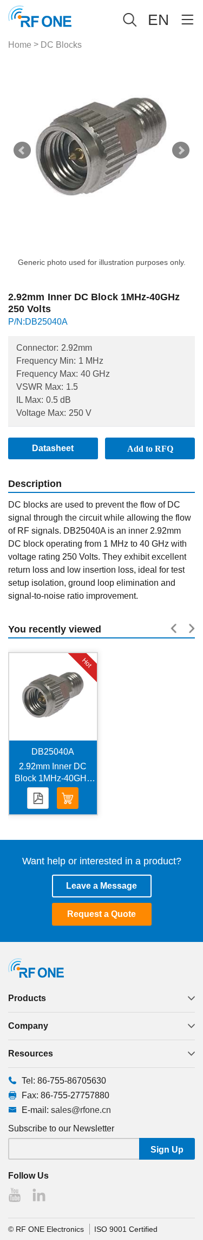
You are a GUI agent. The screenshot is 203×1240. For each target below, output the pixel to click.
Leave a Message (101, 885)
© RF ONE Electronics (46, 1229)
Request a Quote (101, 914)
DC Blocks (61, 44)
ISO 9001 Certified (126, 1229)
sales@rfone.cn (81, 1110)
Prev (22, 150)
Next (180, 150)
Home (19, 44)
